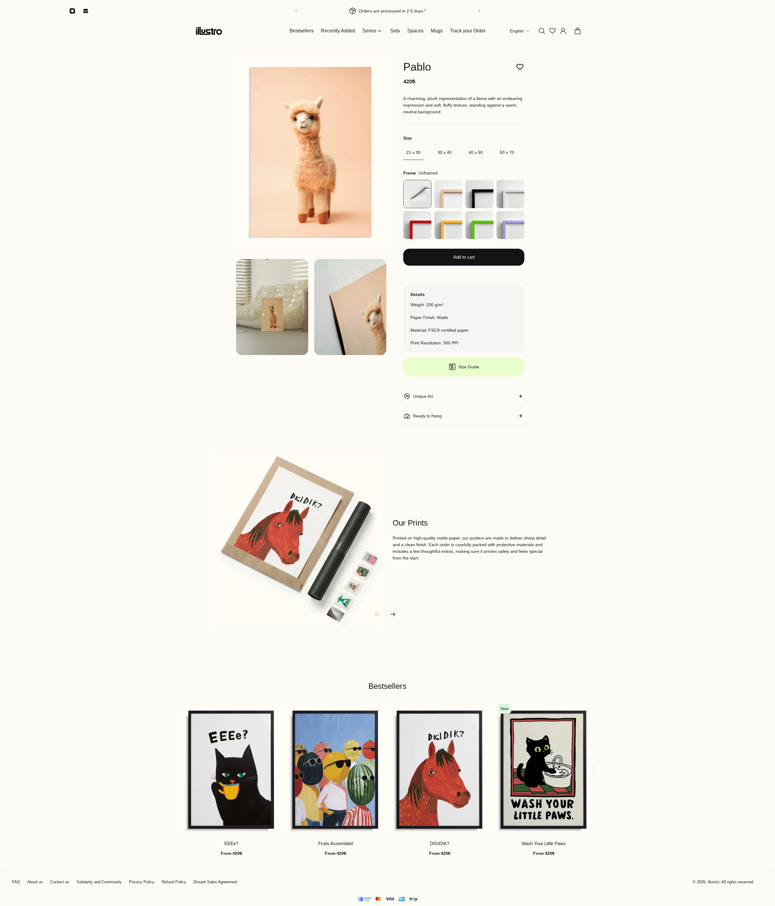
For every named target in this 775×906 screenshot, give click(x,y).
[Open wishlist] (552, 31)
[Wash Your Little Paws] (543, 770)
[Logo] (209, 30)
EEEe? (231, 843)
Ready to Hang (427, 415)
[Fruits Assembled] (335, 770)
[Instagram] (72, 11)
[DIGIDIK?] (439, 770)
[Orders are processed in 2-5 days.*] (399, 11)
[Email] (85, 11)
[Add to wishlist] (520, 67)
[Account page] (563, 31)
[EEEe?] (231, 770)
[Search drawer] (542, 31)
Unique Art (423, 396)
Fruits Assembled (335, 843)
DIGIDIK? (439, 843)
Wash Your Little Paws (544, 843)
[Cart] (577, 31)
